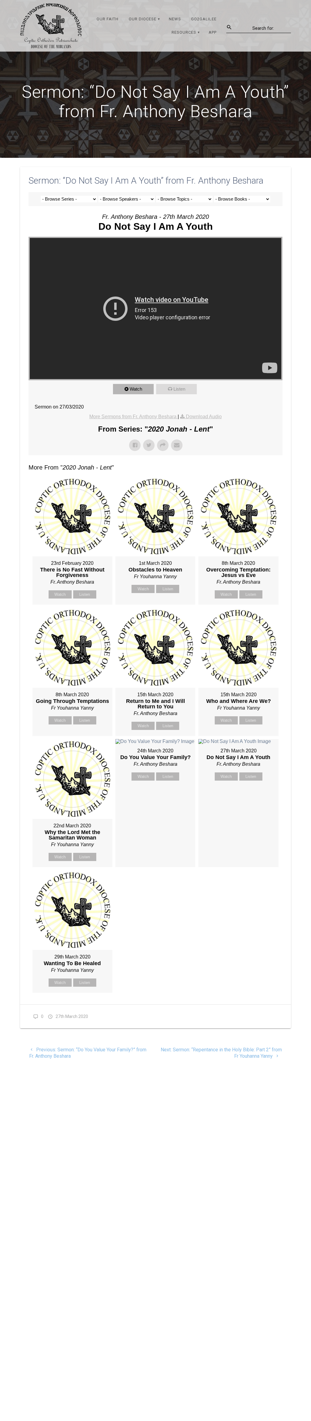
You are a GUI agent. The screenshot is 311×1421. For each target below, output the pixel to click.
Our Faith (107, 19)
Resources (184, 32)
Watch (136, 389)
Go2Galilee (204, 19)
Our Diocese (142, 19)
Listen (179, 389)
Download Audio (204, 416)
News (175, 19)
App (213, 32)
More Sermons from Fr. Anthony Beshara (133, 416)
